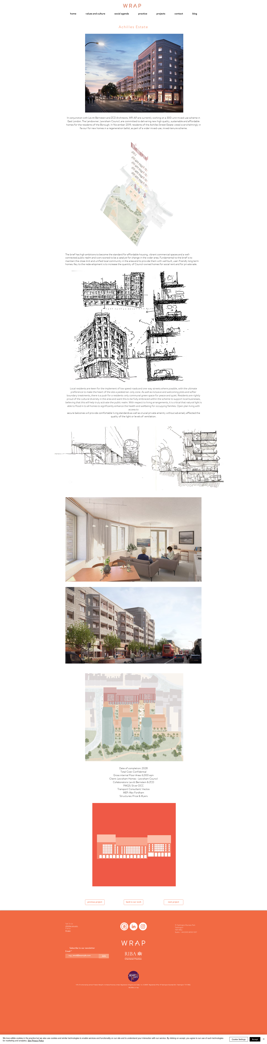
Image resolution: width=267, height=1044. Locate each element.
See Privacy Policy (36, 1040)
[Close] (263, 1039)
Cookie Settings (239, 1039)
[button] (133, 539)
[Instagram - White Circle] (143, 926)
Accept (255, 1039)
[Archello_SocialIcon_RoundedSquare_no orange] (124, 926)
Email (68, 951)
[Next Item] (218, 458)
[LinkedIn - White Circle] (134, 926)
